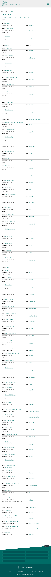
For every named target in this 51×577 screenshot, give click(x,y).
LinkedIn (14, 552)
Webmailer (14, 557)
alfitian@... (31, 30)
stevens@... (31, 472)
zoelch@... (31, 534)
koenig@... (31, 231)
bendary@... (31, 65)
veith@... (31, 500)
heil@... (30, 189)
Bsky (37, 552)
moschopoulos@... (33, 315)
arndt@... (7, 45)
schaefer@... (32, 404)
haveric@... (31, 182)
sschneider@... (32, 436)
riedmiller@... (32, 377)
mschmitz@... (32, 429)
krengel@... (31, 238)
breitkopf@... (32, 86)
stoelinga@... (32, 478)
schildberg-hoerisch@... (34, 411)
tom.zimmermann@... (34, 528)
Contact (13, 554)
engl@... (31, 139)
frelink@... (31, 160)
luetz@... (31, 272)
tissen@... (31, 492)
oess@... (31, 343)
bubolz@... (31, 94)
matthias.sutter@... (33, 485)
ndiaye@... (31, 328)
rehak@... (31, 362)
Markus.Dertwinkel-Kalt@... (35, 119)
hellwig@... (31, 202)
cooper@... (31, 104)
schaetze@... (32, 397)
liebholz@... (7, 267)
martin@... (31, 279)
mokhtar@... (31, 294)
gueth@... (31, 175)
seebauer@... (32, 449)
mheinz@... (31, 196)
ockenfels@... (32, 335)
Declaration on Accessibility (37, 571)
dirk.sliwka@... (8, 462)
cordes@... (31, 112)
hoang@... (31, 209)
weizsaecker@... (32, 507)
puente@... (31, 355)
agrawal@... (31, 25)
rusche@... (31, 389)
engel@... (31, 124)
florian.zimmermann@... (34, 523)
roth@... (30, 384)
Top (47, 546)
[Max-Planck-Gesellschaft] (19, 567)
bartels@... (31, 50)
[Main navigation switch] (48, 4)
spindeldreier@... (9, 467)
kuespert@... (32, 260)
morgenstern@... (32, 308)
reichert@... (31, 370)
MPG (14, 560)
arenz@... (31, 38)
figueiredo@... (32, 146)
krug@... (31, 245)
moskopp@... (32, 321)
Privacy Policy (21, 571)
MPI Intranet (37, 554)
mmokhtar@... (32, 301)
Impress (9, 571)
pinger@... (31, 350)
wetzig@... (31, 512)
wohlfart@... (31, 518)
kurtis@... (31, 252)
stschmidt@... (32, 422)
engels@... (31, 131)
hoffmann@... (32, 216)
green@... (31, 168)
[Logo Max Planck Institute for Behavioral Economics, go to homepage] (23, 3)
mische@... (31, 287)
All (28, 17)
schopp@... (31, 444)
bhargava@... (32, 79)
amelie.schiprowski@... (34, 417)
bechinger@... (32, 57)
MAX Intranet (37, 557)
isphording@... (32, 223)
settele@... (31, 456)
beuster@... (31, 72)
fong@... (31, 153)
